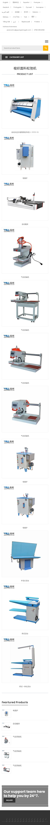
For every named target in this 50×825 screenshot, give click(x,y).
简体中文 (16, 2)
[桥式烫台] (25, 607)
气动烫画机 (25, 277)
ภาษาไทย (16, 17)
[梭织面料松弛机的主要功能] (25, 105)
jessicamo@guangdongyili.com (19, 30)
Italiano (35, 12)
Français (37, 2)
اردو (14, 22)
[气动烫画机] (25, 250)
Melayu (5, 17)
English (5, 2)
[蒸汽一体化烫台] (25, 659)
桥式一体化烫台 (25, 686)
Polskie (37, 22)
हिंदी (33, 17)
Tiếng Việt (6, 22)
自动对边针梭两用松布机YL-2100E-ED (25, 132)
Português (17, 7)
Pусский (29, 7)
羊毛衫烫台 (25, 581)
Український (26, 22)
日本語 (17, 12)
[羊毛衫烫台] (25, 554)
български (39, 7)
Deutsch (6, 7)
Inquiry (9, 800)
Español (26, 2)
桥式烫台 (25, 633)
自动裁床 (25, 224)
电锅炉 (25, 178)
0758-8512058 (39, 30)
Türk (25, 17)
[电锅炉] (25, 155)
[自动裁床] (25, 201)
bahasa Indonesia (10, 26)
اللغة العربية (5, 12)
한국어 (26, 12)
